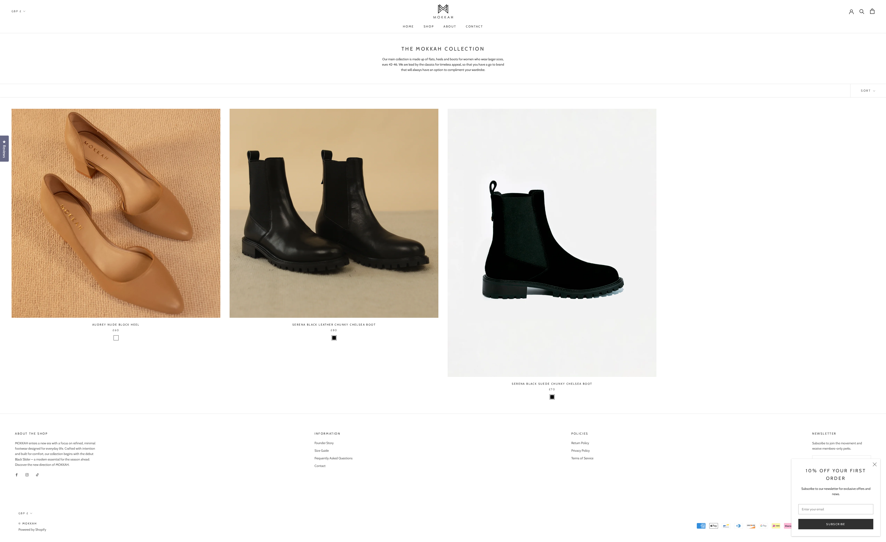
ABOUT (449, 26)
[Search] (861, 11)
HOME (408, 26)
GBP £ (16, 11)
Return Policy (580, 443)
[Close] (875, 464)
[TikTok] (37, 474)
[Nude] (116, 338)
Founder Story (324, 443)
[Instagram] (27, 474)
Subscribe (835, 524)
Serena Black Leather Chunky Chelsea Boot (334, 324)
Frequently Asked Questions (333, 458)
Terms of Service (582, 458)
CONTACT (474, 26)
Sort (866, 90)
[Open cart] (872, 11)
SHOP (429, 26)
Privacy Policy (580, 450)
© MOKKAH (27, 523)
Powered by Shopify (32, 529)
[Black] (334, 338)
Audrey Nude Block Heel (116, 324)
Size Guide (321, 450)
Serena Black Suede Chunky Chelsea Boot (552, 383)
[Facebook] (16, 474)
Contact (320, 466)
